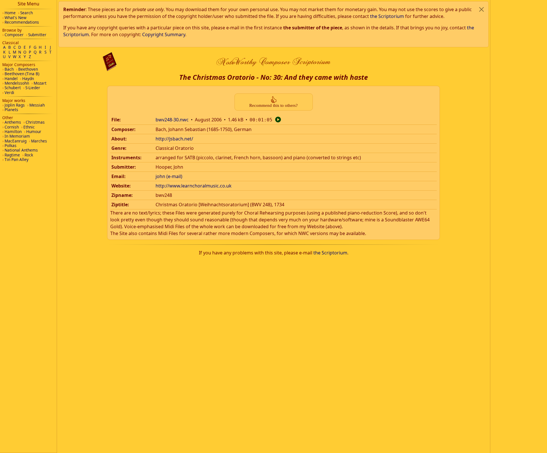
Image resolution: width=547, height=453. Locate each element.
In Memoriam (17, 136)
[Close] (481, 9)
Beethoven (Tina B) (22, 73)
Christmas (35, 122)
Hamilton (13, 131)
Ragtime (12, 155)
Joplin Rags (15, 105)
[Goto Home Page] (110, 62)
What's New (15, 17)
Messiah (37, 105)
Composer (14, 34)
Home (10, 12)
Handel (11, 78)
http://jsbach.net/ (174, 139)
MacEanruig (15, 141)
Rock (29, 155)
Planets (11, 109)
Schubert (13, 87)
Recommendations (22, 22)
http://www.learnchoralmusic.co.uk (194, 186)
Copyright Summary (163, 34)
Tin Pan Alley (16, 159)
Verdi (9, 92)
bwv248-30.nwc (172, 120)
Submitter (37, 34)
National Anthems (21, 150)
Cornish (12, 127)
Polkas (11, 145)
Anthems (13, 122)
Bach (9, 69)
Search (26, 12)
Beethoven (28, 69)
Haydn (28, 78)
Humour (33, 131)
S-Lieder (32, 87)
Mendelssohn (17, 83)
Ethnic (29, 127)
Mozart (40, 83)
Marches (39, 141)
